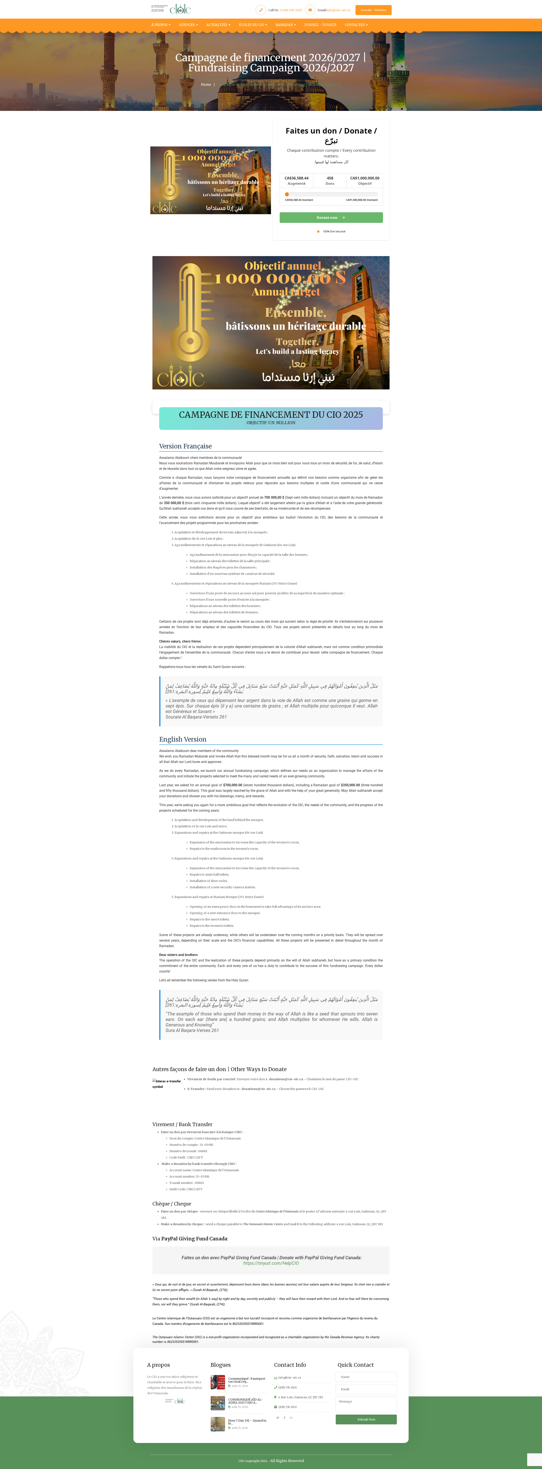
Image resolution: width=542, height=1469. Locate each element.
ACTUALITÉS (216, 25)
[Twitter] (277, 1418)
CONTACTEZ (355, 25)
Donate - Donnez (373, 10)
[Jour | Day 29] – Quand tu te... (247, 1422)
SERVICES (187, 25)
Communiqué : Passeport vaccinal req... (246, 1380)
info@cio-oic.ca (338, 10)
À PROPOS (159, 25)
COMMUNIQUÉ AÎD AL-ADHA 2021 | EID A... (245, 1401)
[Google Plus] (291, 1418)
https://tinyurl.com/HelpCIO (271, 1263)
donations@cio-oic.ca (286, 1079)
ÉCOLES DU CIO (251, 25)
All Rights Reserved (287, 1461)
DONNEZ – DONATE (320, 25)
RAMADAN (284, 25)
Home (206, 84)
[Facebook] (284, 1418)
